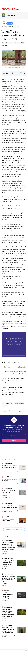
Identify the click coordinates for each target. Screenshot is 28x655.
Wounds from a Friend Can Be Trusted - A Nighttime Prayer (9, 467)
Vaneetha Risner (8, 607)
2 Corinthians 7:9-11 (19, 42)
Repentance (9, 42)
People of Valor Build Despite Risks (8, 519)
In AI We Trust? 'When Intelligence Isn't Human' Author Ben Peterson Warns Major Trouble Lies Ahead (8, 546)
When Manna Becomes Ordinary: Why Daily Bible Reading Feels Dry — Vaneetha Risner (8, 613)
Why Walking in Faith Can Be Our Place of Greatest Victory (8, 562)
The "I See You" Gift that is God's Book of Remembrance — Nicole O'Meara (10, 493)
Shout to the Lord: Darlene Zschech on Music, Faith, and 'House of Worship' (8, 630)
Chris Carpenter (8, 540)
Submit (14, 440)
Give (20, 411)
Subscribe (9, 23)
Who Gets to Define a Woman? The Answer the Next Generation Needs (8, 579)
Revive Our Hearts (8, 558)
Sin (3, 42)
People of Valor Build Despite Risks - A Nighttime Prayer (10, 507)
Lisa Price (6, 590)
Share (12, 411)
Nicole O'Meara (11, 15)
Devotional (4, 45)
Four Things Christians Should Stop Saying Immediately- (7, 595)
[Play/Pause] (6, 73)
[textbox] (14, 225)
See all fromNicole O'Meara (14, 529)
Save (5, 411)
